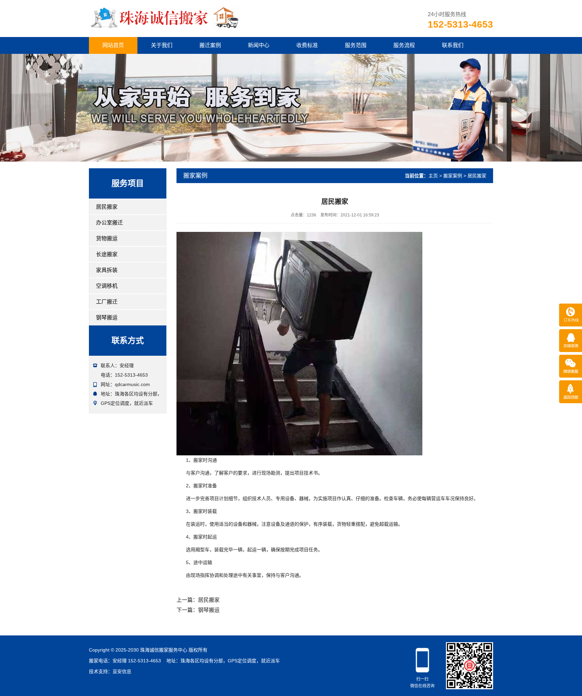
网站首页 (113, 45)
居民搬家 (107, 207)
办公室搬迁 (109, 222)
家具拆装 (107, 270)
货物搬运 (107, 238)
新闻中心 (258, 45)
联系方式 (127, 340)
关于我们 (161, 45)
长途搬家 (107, 254)
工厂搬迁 (107, 302)
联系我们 (452, 45)
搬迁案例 (210, 45)
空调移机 (107, 286)
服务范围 (355, 45)
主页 (433, 175)
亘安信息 (121, 671)
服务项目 (127, 183)
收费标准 (307, 45)
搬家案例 (452, 175)
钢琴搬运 (107, 317)
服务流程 (404, 45)
